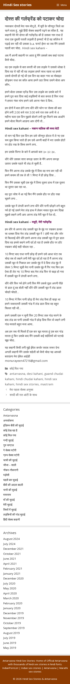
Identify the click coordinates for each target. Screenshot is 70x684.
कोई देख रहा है (10, 430)
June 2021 (9, 558)
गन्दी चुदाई (8, 440)
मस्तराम (7, 495)
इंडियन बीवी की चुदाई (13, 425)
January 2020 (12, 608)
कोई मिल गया (16, 368)
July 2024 (9, 544)
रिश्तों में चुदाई (9, 509)
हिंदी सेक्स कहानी (11, 519)
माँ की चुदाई (9, 500)
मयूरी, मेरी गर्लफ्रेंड (41, 222)
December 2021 (13, 549)
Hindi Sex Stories (31, 678)
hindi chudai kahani (29, 379)
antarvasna (17, 374)
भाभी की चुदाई (10, 490)
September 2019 (14, 628)
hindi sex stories (27, 384)
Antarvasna (10, 415)
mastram (46, 384)
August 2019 (11, 633)
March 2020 (11, 598)
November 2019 (13, 618)
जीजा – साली (9, 465)
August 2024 (11, 539)
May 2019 (9, 648)
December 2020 (13, 578)
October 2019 (12, 623)
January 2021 (12, 573)
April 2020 (10, 593)
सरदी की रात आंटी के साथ (23, 395)
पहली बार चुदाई (10, 480)
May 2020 (9, 588)
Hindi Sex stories (17, 5)
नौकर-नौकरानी (10, 470)
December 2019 (13, 613)
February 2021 (12, 568)
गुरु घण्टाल (8, 445)
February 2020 (12, 603)
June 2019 (9, 643)
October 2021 (12, 554)
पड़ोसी (6, 475)
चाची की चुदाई (10, 460)
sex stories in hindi (44, 664)
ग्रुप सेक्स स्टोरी (11, 455)
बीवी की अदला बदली (13, 485)
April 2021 (10, 564)
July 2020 (9, 583)
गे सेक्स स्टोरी (9, 450)
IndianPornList (10, 668)
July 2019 (9, 638)
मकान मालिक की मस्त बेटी (45, 128)
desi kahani (35, 374)
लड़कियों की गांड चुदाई (14, 514)
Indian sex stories (31, 668)
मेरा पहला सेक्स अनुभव (21, 390)
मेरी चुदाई (7, 504)
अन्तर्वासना (8, 420)
